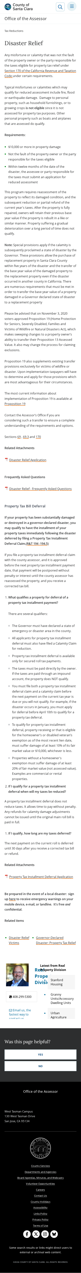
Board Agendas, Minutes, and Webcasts (40, 1177)
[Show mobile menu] (71, 6)
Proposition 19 (15, 404)
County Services (40, 1166)
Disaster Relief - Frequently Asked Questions (40, 489)
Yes (40, 1054)
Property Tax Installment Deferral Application (41, 877)
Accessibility (40, 1207)
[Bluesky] (54, 1234)
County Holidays (40, 1201)
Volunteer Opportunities (40, 1183)
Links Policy (40, 1213)
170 (38, 437)
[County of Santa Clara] (19, 7)
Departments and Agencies (40, 1172)
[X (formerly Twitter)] (36, 1234)
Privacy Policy (40, 1219)
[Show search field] (60, 6)
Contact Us (40, 1195)
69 (19, 437)
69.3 (26, 437)
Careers (40, 1189)
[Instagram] (45, 1234)
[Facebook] (27, 1234)
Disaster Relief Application (27, 460)
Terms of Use (40, 1225)
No (40, 1066)
